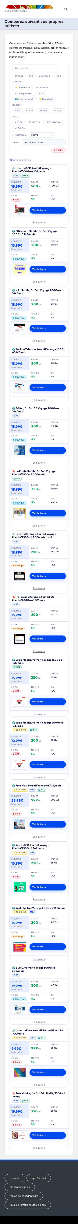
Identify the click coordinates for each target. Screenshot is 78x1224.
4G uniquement (24, 93)
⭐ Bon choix (46, 99)
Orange (19, 75)
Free (58, 75)
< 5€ (17, 110)
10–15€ (43, 110)
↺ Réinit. (58, 149)
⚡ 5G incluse (22, 87)
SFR (31, 75)
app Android (39, 1178)
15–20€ (57, 110)
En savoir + (39, 222)
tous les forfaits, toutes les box (28, 1204)
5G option (42, 87)
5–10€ (30, 110)
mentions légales (20, 1187)
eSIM (41, 93)
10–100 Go (35, 122)
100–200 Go (54, 122)
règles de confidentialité (24, 1196)
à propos (15, 1178)
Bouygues (44, 75)
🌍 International (24, 99)
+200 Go (20, 128)
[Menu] (71, 9)
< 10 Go (19, 122)
